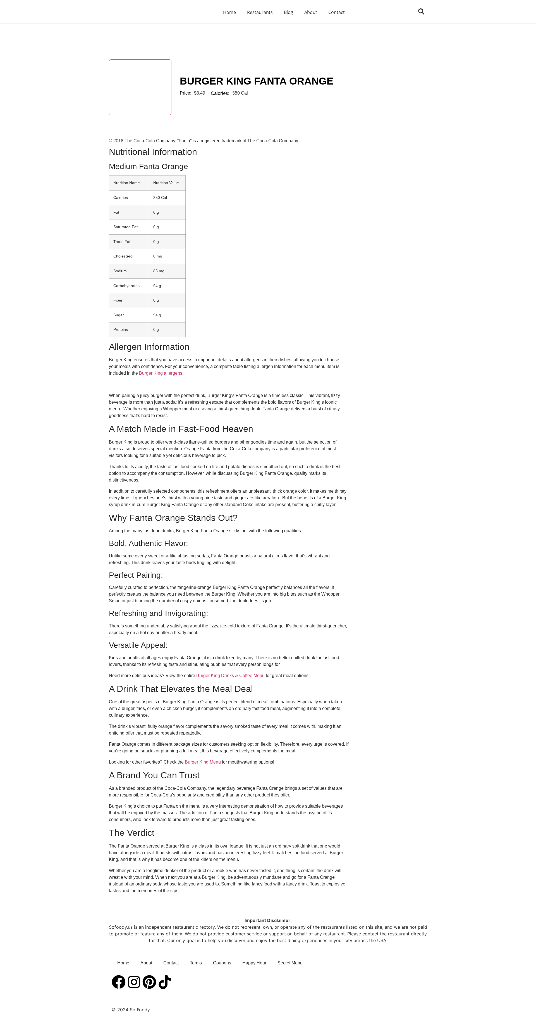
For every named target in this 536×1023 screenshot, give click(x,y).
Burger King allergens (160, 373)
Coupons (222, 963)
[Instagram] (134, 982)
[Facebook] (119, 982)
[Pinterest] (149, 982)
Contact (336, 12)
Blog (288, 12)
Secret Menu (290, 963)
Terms (196, 963)
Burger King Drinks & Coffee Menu (230, 675)
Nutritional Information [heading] (153, 152)
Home (229, 12)
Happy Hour (254, 963)
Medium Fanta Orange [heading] (148, 166)
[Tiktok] (165, 982)
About (310, 12)
